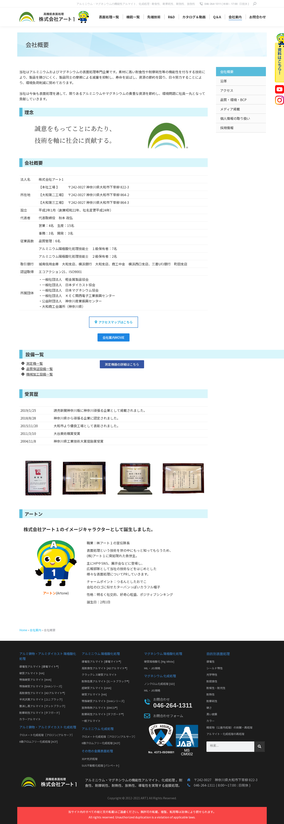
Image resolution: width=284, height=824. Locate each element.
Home (23, 630)
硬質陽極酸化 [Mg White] (159, 661)
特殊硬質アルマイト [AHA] (35, 680)
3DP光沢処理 (90, 759)
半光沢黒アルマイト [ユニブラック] (40, 699)
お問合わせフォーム (168, 715)
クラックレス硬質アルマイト (99, 675)
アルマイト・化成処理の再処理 (225, 734)
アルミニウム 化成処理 (98, 728)
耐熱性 (210, 694)
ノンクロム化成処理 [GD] (159, 684)
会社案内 (35, 630)
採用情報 (226, 127)
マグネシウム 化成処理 (160, 676)
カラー (210, 721)
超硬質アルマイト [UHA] (96, 688)
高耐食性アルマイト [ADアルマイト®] (42, 693)
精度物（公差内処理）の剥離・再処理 (229, 727)
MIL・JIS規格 (152, 668)
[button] (113, 322)
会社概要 (226, 71)
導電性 (210, 661)
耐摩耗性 (211, 701)
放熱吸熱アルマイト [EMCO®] (99, 708)
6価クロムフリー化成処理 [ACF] (38, 742)
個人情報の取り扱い (235, 118)
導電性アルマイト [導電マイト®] (39, 666)
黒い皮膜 (211, 714)
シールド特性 (214, 668)
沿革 (223, 80)
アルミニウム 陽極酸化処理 (101, 653)
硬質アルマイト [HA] (31, 673)
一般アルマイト (91, 721)
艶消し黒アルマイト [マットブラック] (42, 706)
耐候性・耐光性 (215, 688)
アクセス (226, 90)
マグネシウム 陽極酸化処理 (163, 653)
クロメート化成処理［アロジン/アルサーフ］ (46, 735)
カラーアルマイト (30, 719)
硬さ (209, 708)
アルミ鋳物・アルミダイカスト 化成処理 (47, 727)
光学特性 (211, 675)
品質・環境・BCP (233, 99)
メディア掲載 (230, 108)
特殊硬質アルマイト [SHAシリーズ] (40, 686)
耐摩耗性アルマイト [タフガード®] (103, 714)
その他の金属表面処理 (97, 751)
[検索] (259, 746)
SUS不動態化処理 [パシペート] (100, 765)
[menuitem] (109, 16)
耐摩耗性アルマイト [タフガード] (39, 713)
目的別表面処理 (218, 653)
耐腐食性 (211, 681)
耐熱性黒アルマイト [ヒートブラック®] (105, 681)
